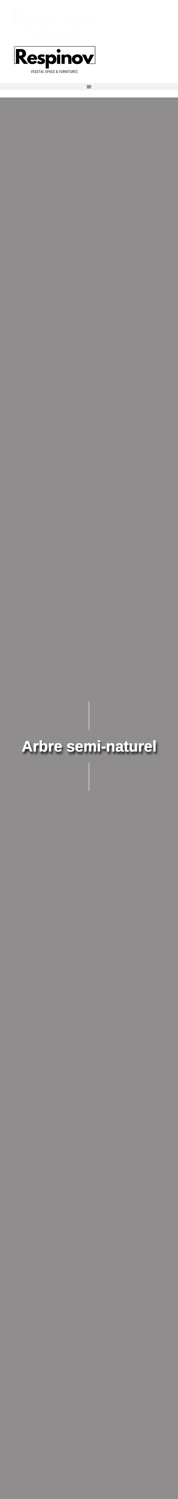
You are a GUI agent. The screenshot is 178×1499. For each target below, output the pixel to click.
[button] (89, 86)
